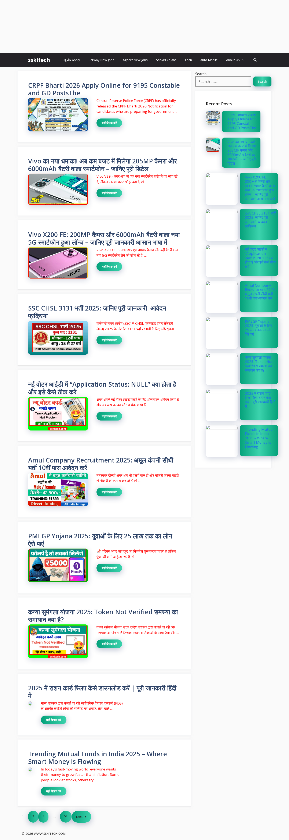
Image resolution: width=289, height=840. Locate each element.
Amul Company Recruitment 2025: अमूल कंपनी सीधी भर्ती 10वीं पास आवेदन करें (100, 464)
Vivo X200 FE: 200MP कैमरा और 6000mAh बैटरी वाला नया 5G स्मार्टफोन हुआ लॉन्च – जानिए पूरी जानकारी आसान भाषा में (104, 238)
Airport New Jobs (135, 60)
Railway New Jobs (101, 60)
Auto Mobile (209, 60)
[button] (255, 60)
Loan (188, 60)
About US (233, 60)
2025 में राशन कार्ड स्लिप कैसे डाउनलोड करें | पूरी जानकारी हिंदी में (102, 692)
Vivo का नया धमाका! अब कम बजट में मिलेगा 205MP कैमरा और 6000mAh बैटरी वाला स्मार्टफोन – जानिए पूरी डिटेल (102, 165)
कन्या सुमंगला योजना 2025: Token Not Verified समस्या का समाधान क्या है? (103, 615)
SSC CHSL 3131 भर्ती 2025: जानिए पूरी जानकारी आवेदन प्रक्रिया (97, 312)
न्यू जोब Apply (71, 60)
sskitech (39, 59)
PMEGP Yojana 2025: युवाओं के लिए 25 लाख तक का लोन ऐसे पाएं (100, 540)
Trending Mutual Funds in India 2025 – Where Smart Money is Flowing (97, 757)
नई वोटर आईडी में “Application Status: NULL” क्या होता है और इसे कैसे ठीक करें (102, 388)
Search (200, 73)
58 (65, 816)
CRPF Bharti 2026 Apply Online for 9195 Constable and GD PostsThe (104, 89)
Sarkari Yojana (166, 60)
